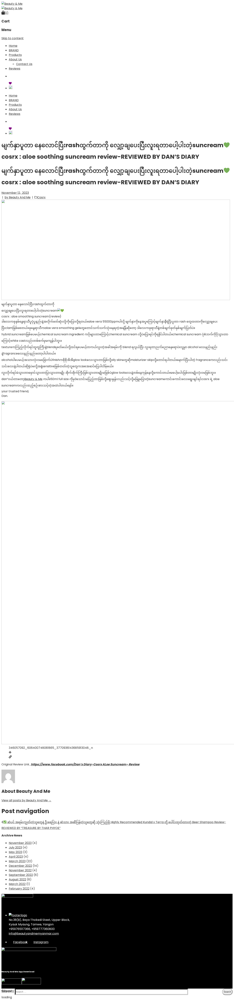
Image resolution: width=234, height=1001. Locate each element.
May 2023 (15, 852)
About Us (15, 59)
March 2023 (17, 861)
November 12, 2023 (15, 193)
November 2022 (20, 870)
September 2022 (21, 875)
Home (13, 46)
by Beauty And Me (18, 197)
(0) (6, 13)
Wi (13, 83)
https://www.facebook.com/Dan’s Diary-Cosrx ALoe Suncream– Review (85, 764)
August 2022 (17, 879)
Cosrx (41, 197)
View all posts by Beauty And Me (26, 800)
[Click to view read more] (10, 757)
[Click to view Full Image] (10, 752)
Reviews (14, 68)
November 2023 (20, 843)
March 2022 (17, 884)
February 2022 (19, 888)
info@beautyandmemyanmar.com (34, 933)
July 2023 (15, 847)
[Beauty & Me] (11, 4)
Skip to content (12, 38)
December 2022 (20, 866)
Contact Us (24, 64)
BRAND (14, 50)
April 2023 (16, 857)
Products (15, 55)
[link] (33, 379)
